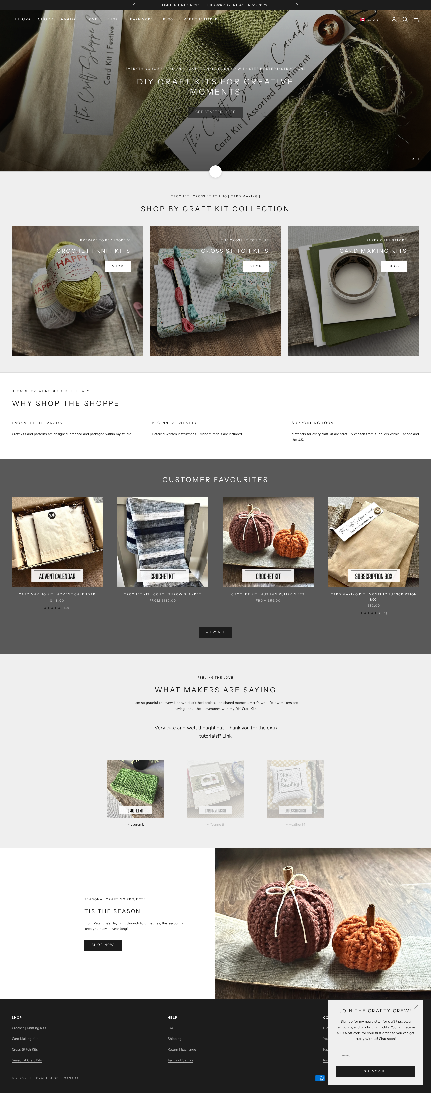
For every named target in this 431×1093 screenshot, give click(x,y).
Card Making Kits (25, 1038)
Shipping (174, 1038)
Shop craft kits (215, 99)
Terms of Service (180, 1060)
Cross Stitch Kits (25, 1049)
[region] (215, 90)
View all (215, 632)
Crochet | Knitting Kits (29, 1028)
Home (92, 19)
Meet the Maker (200, 19)
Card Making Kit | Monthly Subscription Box (374, 596)
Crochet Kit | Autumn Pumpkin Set (268, 594)
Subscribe (375, 1071)
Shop (113, 19)
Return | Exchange (182, 1049)
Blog (168, 19)
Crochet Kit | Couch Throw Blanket (163, 594)
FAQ (171, 1028)
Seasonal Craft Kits (27, 1060)
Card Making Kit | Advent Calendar (57, 594)
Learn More (140, 19)
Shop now (103, 945)
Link (227, 736)
